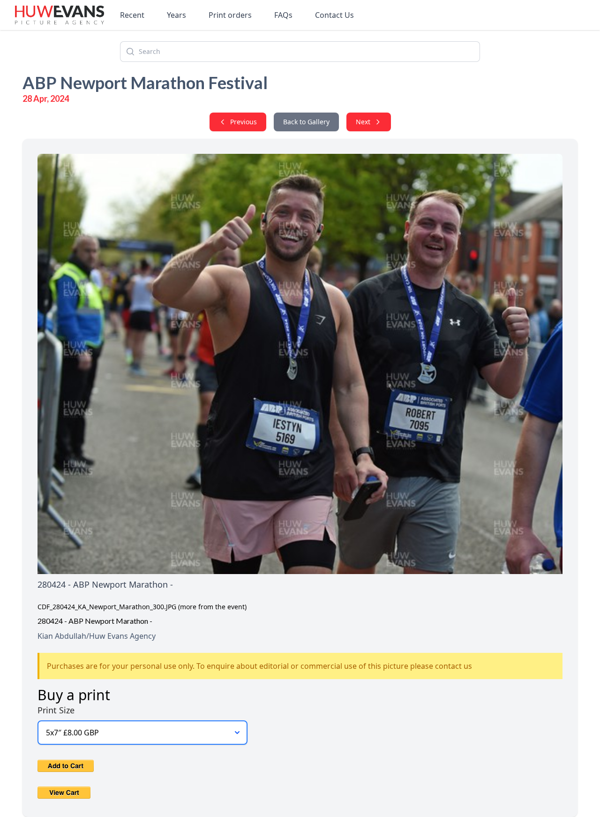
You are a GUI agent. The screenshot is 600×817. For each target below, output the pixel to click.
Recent (132, 15)
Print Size (56, 710)
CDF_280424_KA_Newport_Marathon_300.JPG (107, 606)
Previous (243, 121)
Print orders (230, 15)
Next (363, 121)
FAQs (283, 15)
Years (176, 15)
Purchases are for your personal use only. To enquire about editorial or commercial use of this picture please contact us (259, 666)
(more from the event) (212, 606)
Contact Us (334, 15)
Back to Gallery (306, 121)
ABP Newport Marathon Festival (145, 82)
